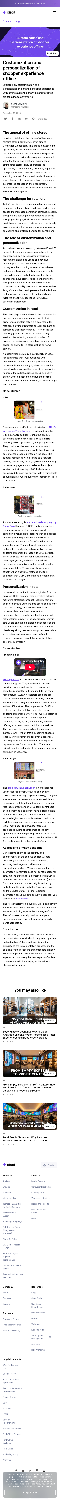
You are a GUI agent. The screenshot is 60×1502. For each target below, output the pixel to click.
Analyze (6, 1181)
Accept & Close (30, 1492)
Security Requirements (9, 1421)
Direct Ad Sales (10, 1239)
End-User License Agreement (11, 1381)
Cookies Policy (34, 1484)
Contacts (7, 1298)
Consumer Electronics (41, 1187)
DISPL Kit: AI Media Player (11, 1246)
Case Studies (37, 1298)
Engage (6, 1187)
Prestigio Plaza (11, 679)
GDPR (5, 1403)
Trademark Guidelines (13, 1428)
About (5, 1292)
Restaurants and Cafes (38, 1211)
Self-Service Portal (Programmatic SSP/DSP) (11, 1230)
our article (22, 898)
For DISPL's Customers (8, 1441)
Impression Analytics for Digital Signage (12, 1205)
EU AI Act (7, 1408)
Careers (6, 1304)
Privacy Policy (9, 1397)
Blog (33, 1292)
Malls (33, 1218)
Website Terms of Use (11, 1366)
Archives (7, 1460)
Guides (34, 1318)
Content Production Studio (12, 1267)
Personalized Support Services (13, 1276)
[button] (54, 12)
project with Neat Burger (21, 787)
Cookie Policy (9, 1374)
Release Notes (38, 1312)
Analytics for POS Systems (11, 1214)
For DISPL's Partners (12, 1434)
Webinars (35, 1324)
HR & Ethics (8, 1449)
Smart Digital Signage (12, 1221)
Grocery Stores (38, 1192)
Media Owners (38, 1181)
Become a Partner (11, 1319)
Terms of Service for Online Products (12, 1390)
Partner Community (11, 1330)
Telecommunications (40, 1198)
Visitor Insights (9, 1198)
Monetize (7, 1192)
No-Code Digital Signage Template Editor (10, 1256)
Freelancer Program (12, 1325)
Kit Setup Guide (38, 1330)
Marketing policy (10, 1454)
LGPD (5, 1414)
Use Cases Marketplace (37, 1305)
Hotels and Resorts (40, 1204)
